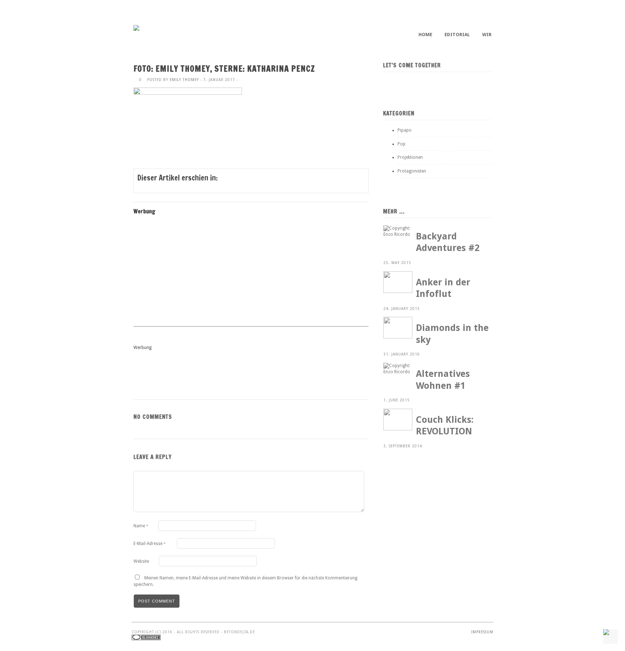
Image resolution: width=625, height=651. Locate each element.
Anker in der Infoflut (443, 288)
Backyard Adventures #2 (448, 242)
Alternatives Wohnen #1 (443, 380)
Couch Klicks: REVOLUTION (444, 425)
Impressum (482, 632)
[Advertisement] (193, 272)
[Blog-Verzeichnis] (146, 639)
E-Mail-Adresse (149, 543)
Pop (401, 143)
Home (425, 34)
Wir (487, 34)
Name (140, 525)
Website (141, 561)
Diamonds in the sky (452, 334)
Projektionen (410, 157)
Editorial (457, 34)
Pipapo (404, 130)
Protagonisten (411, 171)
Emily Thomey (184, 80)
